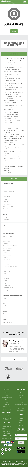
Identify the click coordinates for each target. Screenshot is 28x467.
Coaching (5, 217)
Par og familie (6, 250)
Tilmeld (21, 442)
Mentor (5, 188)
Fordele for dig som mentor (7, 419)
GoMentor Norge (7, 406)
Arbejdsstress (6, 283)
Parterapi (5, 209)
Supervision (6, 219)
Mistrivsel (5, 269)
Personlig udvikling (7, 238)
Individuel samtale (7, 202)
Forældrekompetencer (8, 262)
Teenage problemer (8, 236)
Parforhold (5, 252)
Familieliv (5, 243)
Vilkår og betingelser (7, 397)
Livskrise (5, 280)
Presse (7, 404)
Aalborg (21, 422)
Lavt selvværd (6, 241)
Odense (21, 425)
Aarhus (21, 420)
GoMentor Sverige (7, 409)
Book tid (14, 31)
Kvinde (4, 228)
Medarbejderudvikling (8, 287)
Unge (4, 298)
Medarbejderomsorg (8, 290)
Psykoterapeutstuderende (21, 405)
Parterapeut (21, 402)
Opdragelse (6, 264)
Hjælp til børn (21, 408)
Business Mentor (21, 410)
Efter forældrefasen (8, 248)
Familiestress (6, 271)
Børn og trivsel (6, 259)
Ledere (4, 305)
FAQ (7, 395)
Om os (7, 392)
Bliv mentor (7, 415)
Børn (4, 303)
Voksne (5, 300)
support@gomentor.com (7, 439)
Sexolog (21, 399)
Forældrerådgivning (8, 206)
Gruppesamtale (7, 204)
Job (4, 276)
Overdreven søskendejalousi (10, 266)
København (21, 418)
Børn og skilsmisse (8, 278)
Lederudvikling (6, 285)
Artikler (7, 399)
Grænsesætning (7, 255)
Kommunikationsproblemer (10, 245)
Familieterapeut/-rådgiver (9, 191)
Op (14, 359)
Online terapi (6, 199)
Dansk (4, 314)
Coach (4, 186)
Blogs (7, 402)
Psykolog (21, 392)
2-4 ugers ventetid (7, 322)
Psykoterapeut (20, 395)
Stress (4, 273)
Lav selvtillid (6, 257)
